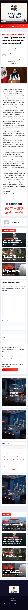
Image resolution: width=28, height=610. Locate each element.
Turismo (24, 603)
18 (7, 459)
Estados (5, 253)
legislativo (16, 34)
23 (24, 459)
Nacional (6, 603)
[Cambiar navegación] (12, 26)
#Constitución (11, 55)
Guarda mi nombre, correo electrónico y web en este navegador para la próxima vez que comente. (13, 349)
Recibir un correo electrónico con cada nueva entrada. (12, 365)
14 (17, 456)
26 (10, 463)
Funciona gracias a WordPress (9, 598)
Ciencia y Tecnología (8, 238)
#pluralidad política (12, 61)
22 (20, 459)
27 (14, 463)
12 (10, 456)
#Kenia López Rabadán (13, 59)
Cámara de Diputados (7, 34)
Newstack (22, 598)
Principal (21, 34)
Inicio (2, 603)
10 (4, 456)
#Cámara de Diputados (13, 51)
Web (3, 337)
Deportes (3, 607)
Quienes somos (9, 607)
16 (24, 456)
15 (20, 456)
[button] (23, 26)
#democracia (18, 55)
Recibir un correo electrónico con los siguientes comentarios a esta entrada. (12, 357)
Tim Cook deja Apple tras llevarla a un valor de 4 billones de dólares (12, 242)
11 (7, 456)
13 (14, 456)
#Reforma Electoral (12, 63)
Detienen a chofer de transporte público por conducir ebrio (11, 272)
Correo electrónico (7, 329)
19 (10, 459)
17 (4, 459)
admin (11, 47)
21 (17, 459)
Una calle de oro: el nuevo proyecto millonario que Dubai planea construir (9, 210)
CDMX (15, 603)
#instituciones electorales (13, 57)
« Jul (13, 469)
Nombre (5, 320)
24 (4, 463)
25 (7, 463)
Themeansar (14, 600)
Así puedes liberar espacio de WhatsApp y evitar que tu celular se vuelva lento (18, 210)
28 (17, 463)
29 (20, 463)
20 (14, 459)
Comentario (5, 293)
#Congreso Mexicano (13, 53)
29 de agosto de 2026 (10, 528)
